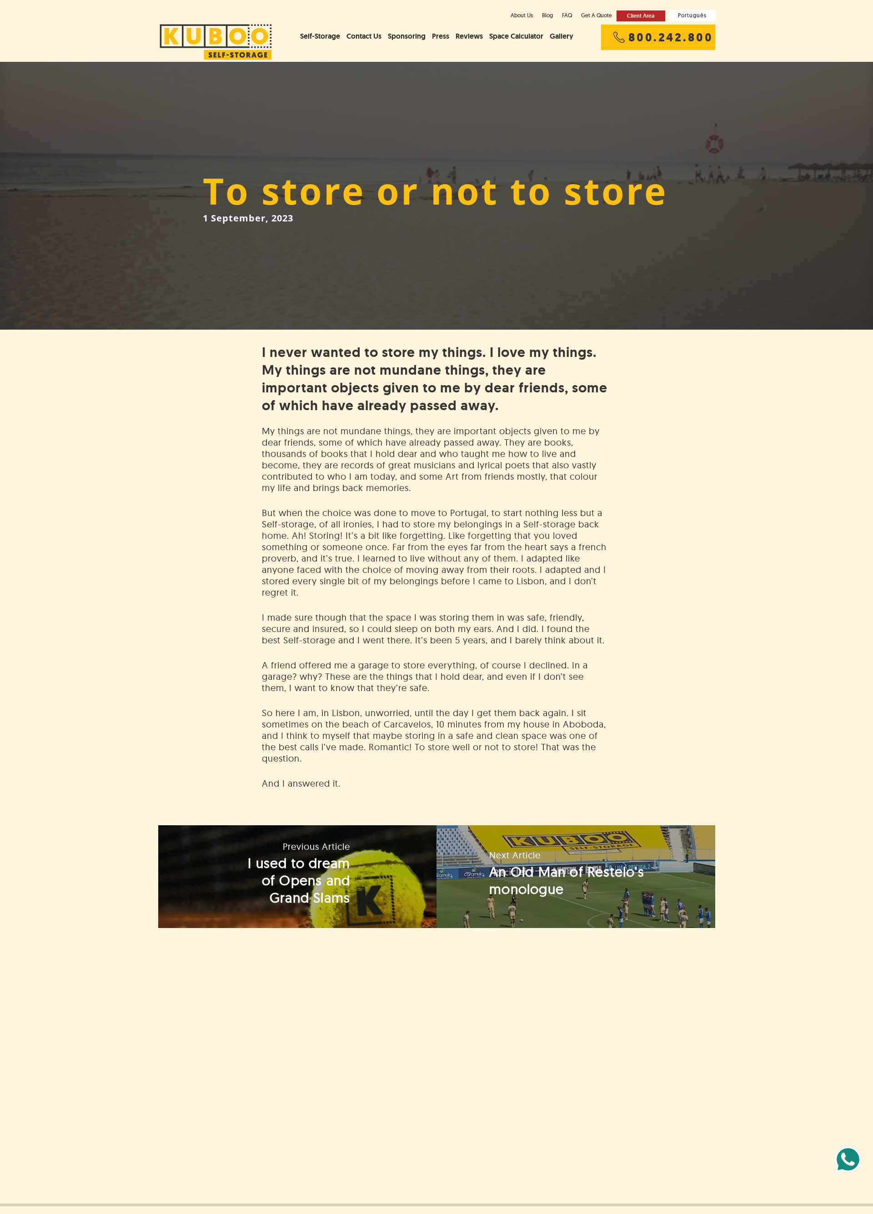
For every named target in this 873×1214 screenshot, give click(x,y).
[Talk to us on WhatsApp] (848, 1159)
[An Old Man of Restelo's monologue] (575, 876)
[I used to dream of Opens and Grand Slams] (297, 876)
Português (692, 15)
